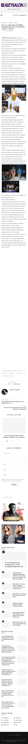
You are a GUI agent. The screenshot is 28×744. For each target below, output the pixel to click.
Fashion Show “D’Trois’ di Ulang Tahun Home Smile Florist (19, 595)
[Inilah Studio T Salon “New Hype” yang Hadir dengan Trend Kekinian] (6, 624)
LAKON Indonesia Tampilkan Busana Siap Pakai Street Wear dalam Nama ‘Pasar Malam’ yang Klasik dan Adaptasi (19, 576)
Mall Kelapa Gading (7, 376)
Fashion (10, 22)
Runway (16, 22)
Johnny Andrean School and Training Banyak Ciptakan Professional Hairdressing (18, 615)
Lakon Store (19, 373)
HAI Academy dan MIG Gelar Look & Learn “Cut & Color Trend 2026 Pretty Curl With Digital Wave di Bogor (8, 705)
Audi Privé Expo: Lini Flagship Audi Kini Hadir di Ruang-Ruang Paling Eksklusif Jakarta (8, 672)
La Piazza (11, 373)
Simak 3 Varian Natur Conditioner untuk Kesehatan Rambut (17, 604)
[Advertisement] (14, 307)
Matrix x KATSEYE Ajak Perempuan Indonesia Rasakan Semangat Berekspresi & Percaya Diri (8, 693)
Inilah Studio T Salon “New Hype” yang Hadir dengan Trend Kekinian (19, 623)
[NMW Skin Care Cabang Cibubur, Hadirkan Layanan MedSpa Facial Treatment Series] (6, 586)
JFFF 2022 (5, 373)
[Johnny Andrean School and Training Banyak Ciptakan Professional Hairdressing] (6, 615)
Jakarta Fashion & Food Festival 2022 (12, 370)
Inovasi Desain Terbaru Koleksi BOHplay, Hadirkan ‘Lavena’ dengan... (14, 436)
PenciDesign (18, 741)
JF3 (24, 370)
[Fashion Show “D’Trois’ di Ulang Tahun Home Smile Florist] (6, 596)
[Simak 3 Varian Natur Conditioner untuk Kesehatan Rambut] (6, 605)
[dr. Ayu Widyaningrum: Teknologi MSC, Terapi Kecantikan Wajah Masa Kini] (14, 560)
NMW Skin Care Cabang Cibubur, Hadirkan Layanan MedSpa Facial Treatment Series (18, 586)
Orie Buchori (10, 30)
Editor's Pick (4, 22)
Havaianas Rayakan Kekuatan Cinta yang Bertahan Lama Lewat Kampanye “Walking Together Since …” (7, 682)
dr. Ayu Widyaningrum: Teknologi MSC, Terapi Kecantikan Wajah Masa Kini (14, 564)
